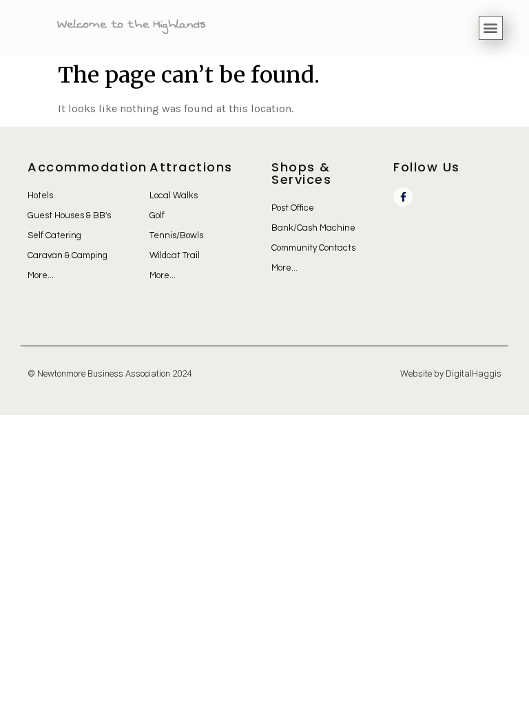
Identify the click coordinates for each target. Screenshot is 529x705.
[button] (491, 28)
